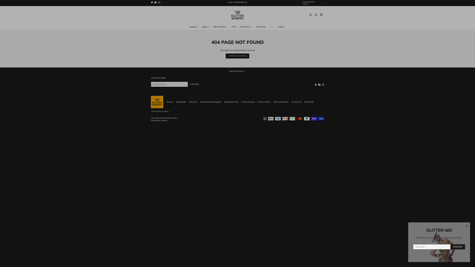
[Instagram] (443, 254)
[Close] (466, 226)
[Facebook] (439, 254)
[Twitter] (436, 254)
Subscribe (457, 247)
